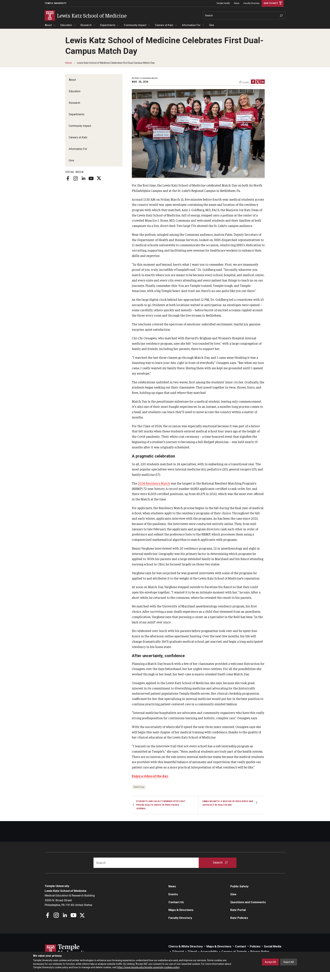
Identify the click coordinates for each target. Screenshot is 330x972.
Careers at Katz (164, 25)
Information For (191, 25)
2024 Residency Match (154, 483)
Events (173, 894)
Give (211, 25)
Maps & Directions (180, 910)
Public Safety (239, 886)
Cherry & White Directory (185, 946)
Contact (240, 946)
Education (66, 25)
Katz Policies (239, 918)
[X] (98, 178)
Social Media (272, 946)
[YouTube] (91, 178)
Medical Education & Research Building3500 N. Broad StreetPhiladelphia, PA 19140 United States (70, 900)
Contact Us (176, 902)
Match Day (139, 787)
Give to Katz (271, 3)
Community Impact (135, 25)
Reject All (289, 962)
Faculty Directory (252, 3)
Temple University (56, 3)
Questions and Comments (248, 902)
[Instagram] (75, 178)
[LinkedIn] (83, 178)
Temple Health (223, 3)
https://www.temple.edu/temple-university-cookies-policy (148, 967)
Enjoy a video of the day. (150, 776)
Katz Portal (238, 910)
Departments (107, 25)
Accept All (270, 962)
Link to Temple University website (67, 951)
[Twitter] (258, 81)
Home (68, 62)
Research (86, 25)
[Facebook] (67, 178)
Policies (255, 946)
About (48, 25)
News (236, 3)
